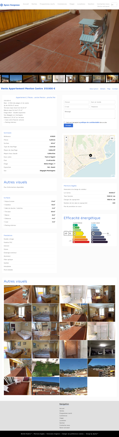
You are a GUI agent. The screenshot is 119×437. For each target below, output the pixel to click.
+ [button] (66, 137)
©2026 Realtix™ (26, 434)
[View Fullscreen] (66, 144)
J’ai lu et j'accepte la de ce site (86, 122)
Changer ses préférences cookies (73, 434)
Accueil (10, 5)
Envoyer (68, 125)
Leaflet (113, 176)
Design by (91, 434)
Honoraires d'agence (53, 434)
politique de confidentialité (90, 122)
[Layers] (112, 138)
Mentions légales (39, 434)
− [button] (66, 140)
